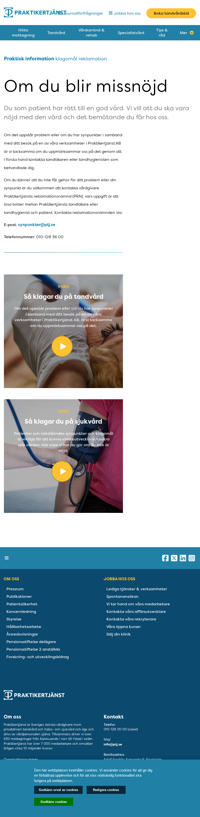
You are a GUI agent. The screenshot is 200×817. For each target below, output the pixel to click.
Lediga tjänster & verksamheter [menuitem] (136, 588)
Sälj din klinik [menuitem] (118, 634)
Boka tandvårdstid (171, 13)
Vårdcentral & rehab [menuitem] (92, 32)
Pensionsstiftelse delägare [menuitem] (31, 641)
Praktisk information (29, 58)
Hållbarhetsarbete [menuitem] (23, 626)
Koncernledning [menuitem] (21, 611)
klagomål (66, 58)
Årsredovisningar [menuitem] (22, 634)
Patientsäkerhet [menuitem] (21, 604)
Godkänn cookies (53, 802)
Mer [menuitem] (183, 32)
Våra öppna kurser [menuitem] (123, 626)
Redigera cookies (106, 790)
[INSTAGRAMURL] (191, 558)
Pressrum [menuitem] (15, 588)
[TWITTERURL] (174, 558)
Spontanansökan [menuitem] (122, 596)
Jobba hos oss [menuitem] (119, 578)
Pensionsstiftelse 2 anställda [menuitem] (33, 649)
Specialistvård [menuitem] (131, 32)
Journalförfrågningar (82, 13)
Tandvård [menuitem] (56, 32)
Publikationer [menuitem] (19, 596)
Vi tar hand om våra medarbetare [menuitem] (138, 604)
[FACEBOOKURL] (165, 558)
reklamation (93, 58)
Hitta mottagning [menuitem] (23, 32)
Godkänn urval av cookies (58, 790)
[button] (7, 558)
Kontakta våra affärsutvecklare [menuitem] (136, 611)
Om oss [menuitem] (11, 578)
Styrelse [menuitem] (13, 619)
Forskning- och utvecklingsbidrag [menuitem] (37, 656)
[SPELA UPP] (63, 348)
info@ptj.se (113, 744)
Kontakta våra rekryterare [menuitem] (131, 619)
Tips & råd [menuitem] (162, 32)
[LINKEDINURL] (183, 558)
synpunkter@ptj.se (36, 224)
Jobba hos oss (126, 13)
